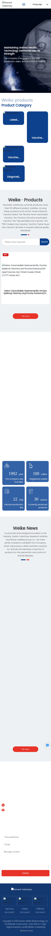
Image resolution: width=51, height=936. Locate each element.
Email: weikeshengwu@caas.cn (20, 839)
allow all (25, 928)
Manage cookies (25, 921)
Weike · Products (25, 229)
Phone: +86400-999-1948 (17, 834)
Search (44, 271)
